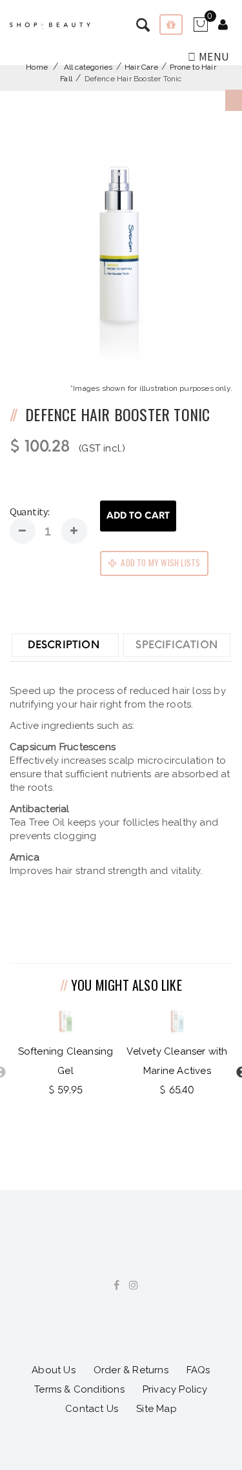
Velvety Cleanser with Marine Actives (176, 1061)
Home (37, 67)
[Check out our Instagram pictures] (128, 1285)
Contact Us (91, 1409)
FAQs (198, 1370)
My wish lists (171, 24)
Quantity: (29, 511)
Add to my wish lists (159, 562)
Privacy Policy (175, 1389)
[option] (65, 1054)
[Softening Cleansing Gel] (65, 1021)
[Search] (223, 26)
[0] (200, 29)
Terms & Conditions (79, 1389)
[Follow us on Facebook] (111, 1285)
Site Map (156, 1409)
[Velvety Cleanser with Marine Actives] (177, 1021)
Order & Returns (131, 1370)
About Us (54, 1370)
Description (63, 645)
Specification (176, 645)
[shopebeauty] (50, 26)
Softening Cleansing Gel (66, 1061)
